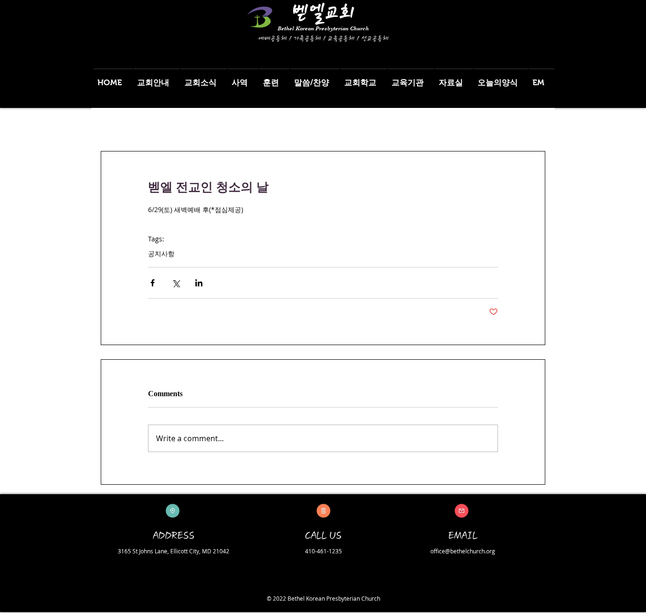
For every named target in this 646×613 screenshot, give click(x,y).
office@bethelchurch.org (462, 551)
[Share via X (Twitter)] (175, 282)
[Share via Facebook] (152, 282)
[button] (156, 78)
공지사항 (161, 253)
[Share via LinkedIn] (198, 282)
